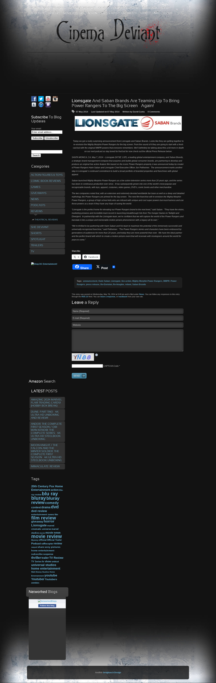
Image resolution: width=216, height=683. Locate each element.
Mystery (34, 540)
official (43, 540)
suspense (48, 554)
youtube (50, 575)
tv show (46, 561)
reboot (128, 284)
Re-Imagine (118, 284)
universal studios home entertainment (45, 566)
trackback (122, 297)
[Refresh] (97, 355)
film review (43, 517)
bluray (38, 498)
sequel (34, 547)
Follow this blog (47, 606)
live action (126, 281)
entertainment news (42, 514)
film (56, 514)
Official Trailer (54, 540)
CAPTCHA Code (111, 366)
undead (55, 561)
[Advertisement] (108, 65)
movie (42, 533)
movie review (46, 536)
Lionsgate (115, 281)
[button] (128, 123)
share (41, 547)
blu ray (50, 493)
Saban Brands (139, 284)
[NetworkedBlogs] (47, 601)
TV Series (36, 561)
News (141, 294)
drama (45, 507)
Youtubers (51, 579)
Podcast (36, 543)
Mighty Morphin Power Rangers (147, 281)
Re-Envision (106, 284)
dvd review (39, 511)
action (55, 489)
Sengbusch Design (112, 672)
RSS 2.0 (85, 297)
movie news (53, 532)
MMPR (166, 281)
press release (92, 284)
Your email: (36, 128)
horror (49, 521)
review (58, 543)
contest (36, 507)
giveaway (37, 521)
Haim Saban (104, 281)
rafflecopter (47, 543)
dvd (55, 506)
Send (76, 375)
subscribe (37, 554)
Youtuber (37, 579)
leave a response (107, 297)
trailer (45, 557)
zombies (35, 583)
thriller (36, 557)
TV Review (56, 557)
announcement (90, 281)
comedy (52, 503)
